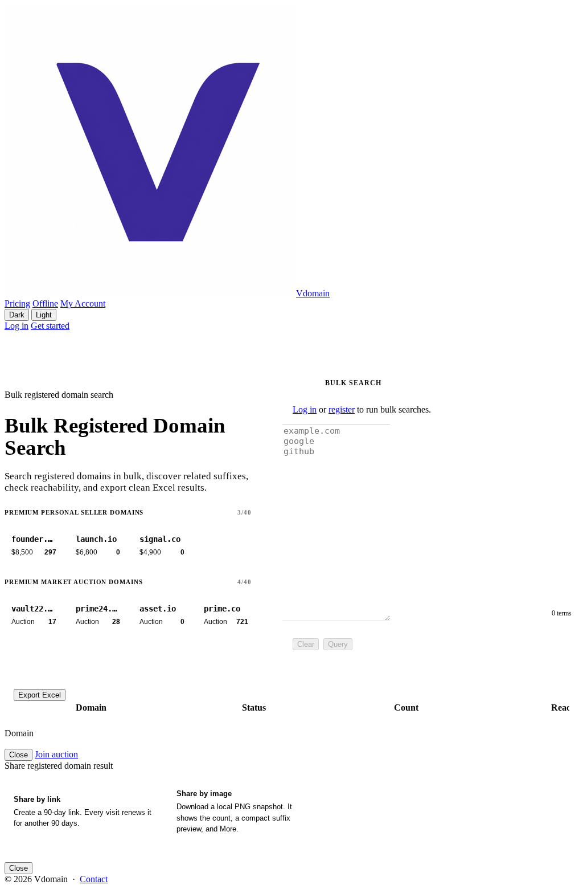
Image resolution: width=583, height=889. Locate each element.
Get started (50, 326)
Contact (94, 879)
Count (406, 707)
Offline (45, 303)
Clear (305, 644)
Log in (16, 326)
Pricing (17, 303)
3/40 (244, 512)
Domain (91, 707)
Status (254, 707)
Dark (16, 315)
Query (338, 644)
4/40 (244, 581)
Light (44, 315)
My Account (82, 303)
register (342, 409)
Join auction (56, 754)
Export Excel (39, 695)
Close (18, 755)
